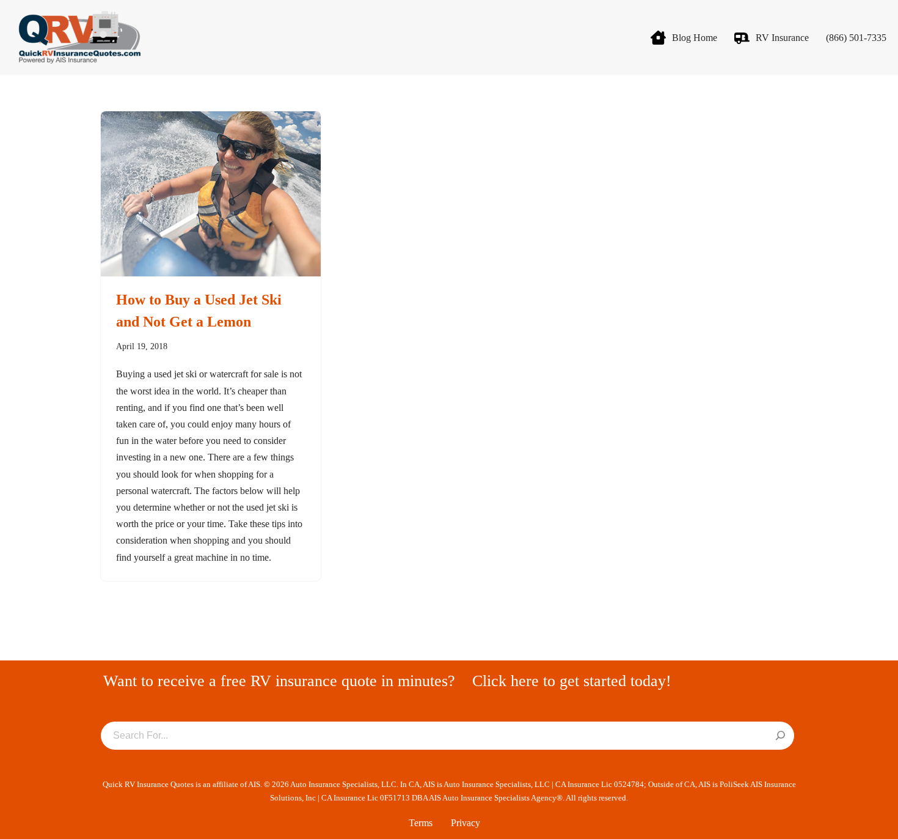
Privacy (465, 823)
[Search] (780, 736)
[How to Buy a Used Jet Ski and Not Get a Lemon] (211, 193)
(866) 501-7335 (856, 37)
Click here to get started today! (571, 681)
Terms (421, 823)
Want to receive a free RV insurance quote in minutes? (279, 681)
